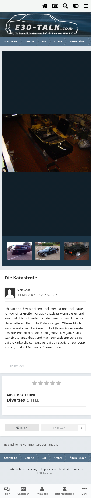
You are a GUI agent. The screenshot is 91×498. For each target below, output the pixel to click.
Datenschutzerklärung (22, 469)
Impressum (48, 469)
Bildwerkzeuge (70, 228)
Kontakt (64, 469)
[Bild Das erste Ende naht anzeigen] (76, 251)
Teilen (23, 428)
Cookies (77, 469)
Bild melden (16, 366)
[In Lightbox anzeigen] (46, 143)
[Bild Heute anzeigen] (19, 251)
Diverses (16, 400)
